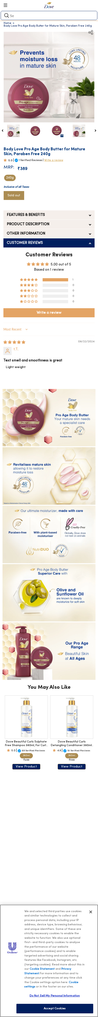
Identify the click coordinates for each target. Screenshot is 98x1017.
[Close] (91, 912)
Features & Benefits (26, 215)
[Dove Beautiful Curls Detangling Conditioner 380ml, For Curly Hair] (71, 717)
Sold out (14, 195)
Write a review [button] (49, 313)
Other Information (26, 233)
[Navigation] (7, 5)
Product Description (28, 224)
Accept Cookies (55, 1008)
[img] (14, 342)
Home (7, 23)
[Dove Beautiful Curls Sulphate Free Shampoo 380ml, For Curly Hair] (26, 717)
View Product (26, 766)
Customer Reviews (25, 243)
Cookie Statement (42, 968)
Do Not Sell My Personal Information (55, 995)
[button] (6, 160)
